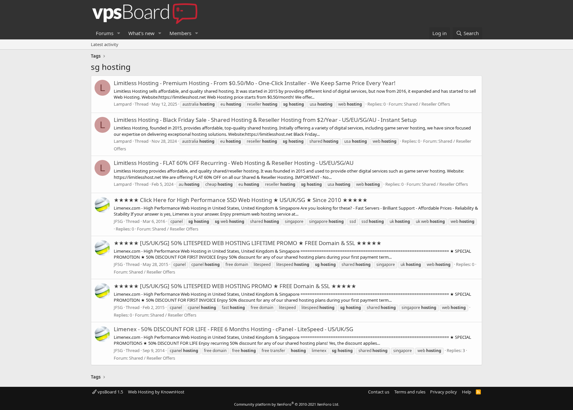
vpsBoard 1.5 (109, 392)
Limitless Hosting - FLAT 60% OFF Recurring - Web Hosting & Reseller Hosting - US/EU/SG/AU (233, 163)
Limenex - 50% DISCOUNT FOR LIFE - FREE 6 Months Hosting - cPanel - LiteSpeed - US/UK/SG (233, 329)
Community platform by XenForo (286, 404)
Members (180, 33)
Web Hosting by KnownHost (156, 392)
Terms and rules (409, 392)
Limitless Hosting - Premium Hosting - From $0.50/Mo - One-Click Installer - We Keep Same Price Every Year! (255, 83)
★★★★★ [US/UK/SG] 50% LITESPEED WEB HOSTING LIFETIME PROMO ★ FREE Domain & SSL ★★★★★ (247, 243)
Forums (104, 33)
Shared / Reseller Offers (427, 104)
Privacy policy (443, 392)
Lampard (123, 104)
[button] (118, 33)
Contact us (378, 392)
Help (466, 392)
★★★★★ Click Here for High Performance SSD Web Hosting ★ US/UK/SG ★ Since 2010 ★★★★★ (240, 200)
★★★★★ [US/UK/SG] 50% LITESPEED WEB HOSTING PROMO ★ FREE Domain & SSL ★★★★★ (235, 286)
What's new (141, 33)
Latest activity (104, 44)
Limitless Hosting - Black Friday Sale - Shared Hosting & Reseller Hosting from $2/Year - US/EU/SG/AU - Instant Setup (265, 120)
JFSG (118, 221)
